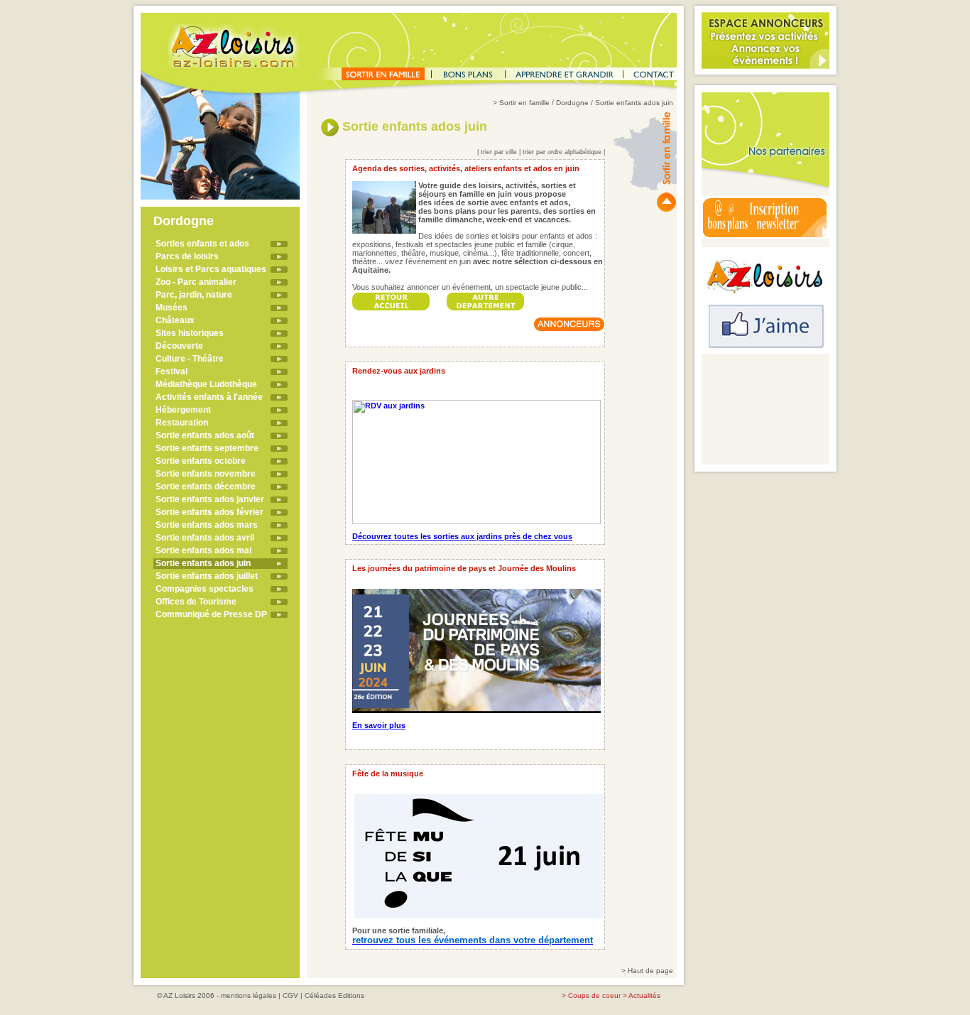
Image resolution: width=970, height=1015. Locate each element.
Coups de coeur (594, 995)
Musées (171, 308)
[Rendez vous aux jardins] (476, 459)
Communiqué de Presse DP (211, 614)
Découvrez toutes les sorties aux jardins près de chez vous (462, 536)
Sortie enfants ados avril (205, 538)
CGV (290, 995)
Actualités (644, 995)
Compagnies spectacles (205, 589)
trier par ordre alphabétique (562, 152)
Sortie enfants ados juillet (207, 576)
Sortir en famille (524, 103)
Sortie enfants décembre (206, 487)
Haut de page (650, 971)
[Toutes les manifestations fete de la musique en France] (478, 853)
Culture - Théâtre (190, 359)
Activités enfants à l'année (209, 397)
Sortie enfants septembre (207, 448)
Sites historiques (190, 333)
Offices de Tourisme (196, 602)
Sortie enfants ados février (209, 512)
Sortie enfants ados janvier (210, 499)
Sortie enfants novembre (206, 474)
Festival (171, 371)
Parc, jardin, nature (194, 295)
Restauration (182, 423)
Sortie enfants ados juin (203, 563)
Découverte (179, 346)
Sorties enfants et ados (202, 244)
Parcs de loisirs (187, 256)
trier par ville (499, 152)
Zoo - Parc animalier (196, 282)
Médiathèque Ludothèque (206, 384)
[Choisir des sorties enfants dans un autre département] (486, 297)
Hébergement (183, 410)
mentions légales (248, 995)
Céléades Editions (334, 995)
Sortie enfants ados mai (203, 550)
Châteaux (175, 320)
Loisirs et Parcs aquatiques (211, 269)
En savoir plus (378, 725)
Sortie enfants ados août (205, 435)
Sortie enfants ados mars (207, 525)
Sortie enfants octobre (201, 461)
